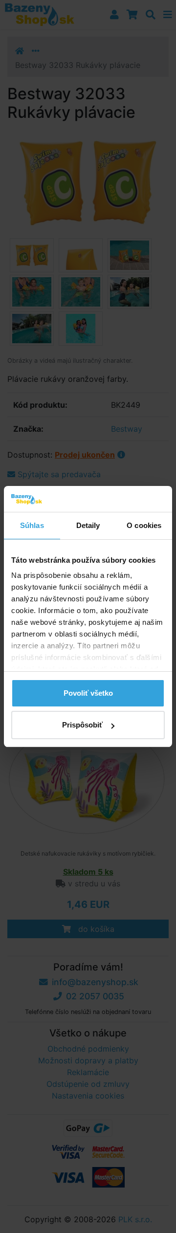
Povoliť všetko (88, 693)
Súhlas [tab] (32, 525)
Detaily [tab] (88, 525)
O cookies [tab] (144, 525)
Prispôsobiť (82, 725)
